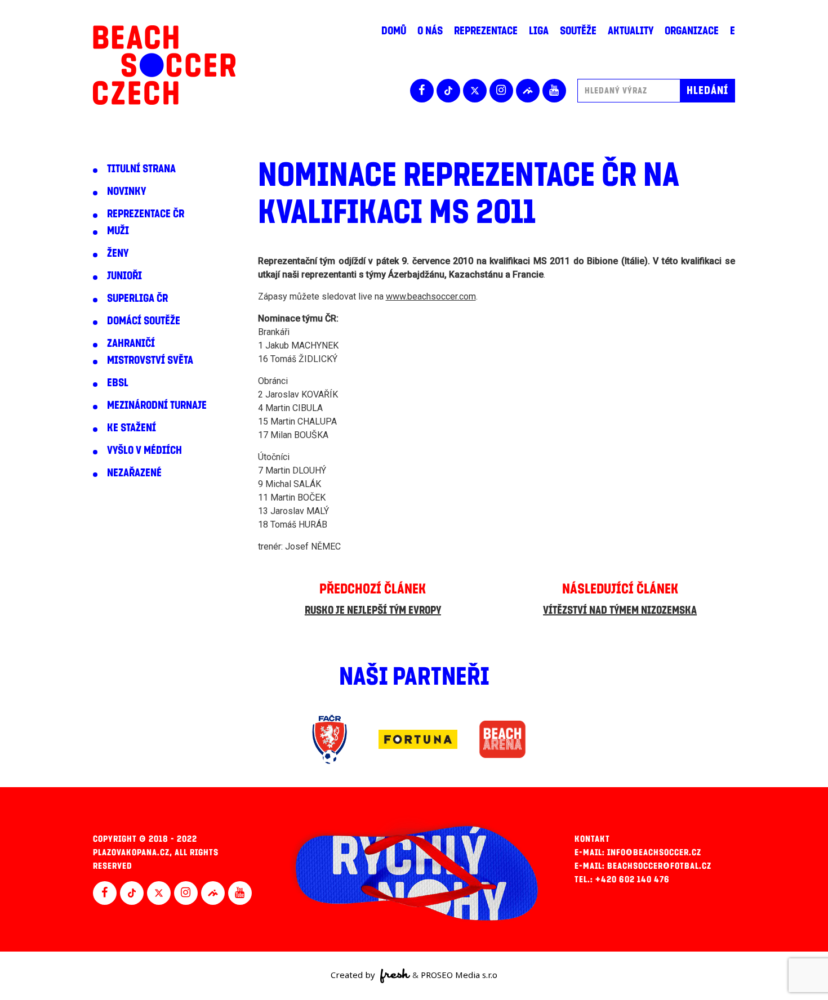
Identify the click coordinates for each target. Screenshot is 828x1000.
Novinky (126, 191)
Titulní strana (141, 169)
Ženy (117, 253)
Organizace (692, 31)
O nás (430, 31)
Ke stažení (131, 428)
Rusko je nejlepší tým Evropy (373, 610)
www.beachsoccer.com (431, 296)
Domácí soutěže (143, 321)
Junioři (124, 276)
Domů (393, 31)
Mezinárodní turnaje (157, 405)
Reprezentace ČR (145, 214)
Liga (539, 31)
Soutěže (578, 31)
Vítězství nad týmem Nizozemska (620, 610)
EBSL (117, 383)
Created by (354, 974)
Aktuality (630, 31)
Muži (118, 230)
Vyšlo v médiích (144, 450)
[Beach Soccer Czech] (164, 65)
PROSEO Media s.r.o (459, 974)
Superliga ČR (137, 298)
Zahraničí (131, 343)
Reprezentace (486, 31)
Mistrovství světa (150, 360)
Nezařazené (134, 473)
